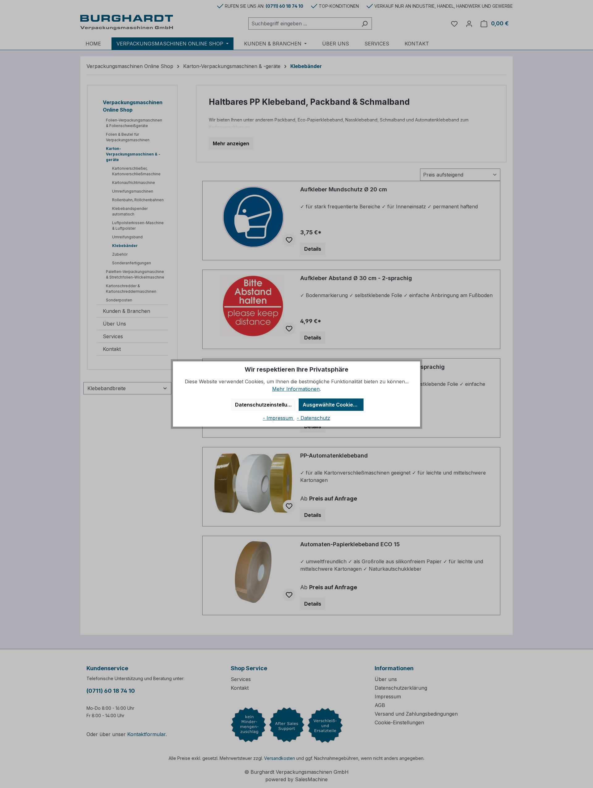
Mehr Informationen (296, 389)
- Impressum (278, 418)
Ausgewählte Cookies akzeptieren (333, 405)
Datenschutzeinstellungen (265, 405)
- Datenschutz (313, 418)
